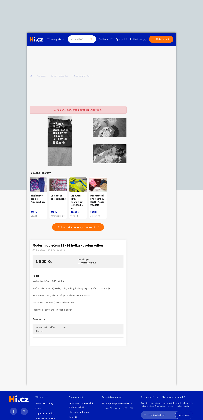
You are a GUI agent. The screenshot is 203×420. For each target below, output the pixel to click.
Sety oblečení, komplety (81, 76)
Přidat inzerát (163, 39)
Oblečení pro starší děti (59, 76)
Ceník (38, 408)
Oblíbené (103, 39)
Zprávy (119, 39)
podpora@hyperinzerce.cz (119, 403)
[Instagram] (24, 411)
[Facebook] (13, 411)
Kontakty (73, 417)
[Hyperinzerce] (36, 39)
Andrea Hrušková (88, 262)
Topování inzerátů (45, 413)
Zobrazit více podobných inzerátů (76, 227)
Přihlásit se (136, 39)
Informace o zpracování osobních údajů (81, 405)
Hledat (91, 39)
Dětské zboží (41, 76)
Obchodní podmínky (79, 411)
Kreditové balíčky (44, 403)
